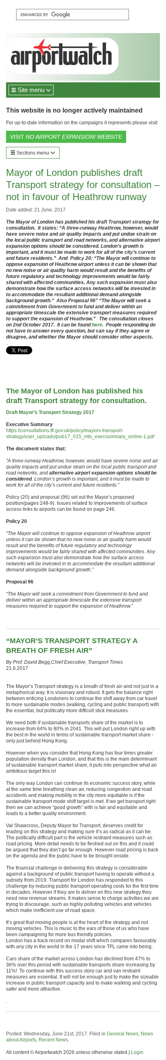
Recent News (53, 1040)
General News (122, 1034)
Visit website (66, 137)
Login (137, 1052)
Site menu (31, 89)
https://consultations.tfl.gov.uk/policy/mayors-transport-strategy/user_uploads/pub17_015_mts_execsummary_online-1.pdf (80, 433)
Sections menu (32, 153)
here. (99, 325)
